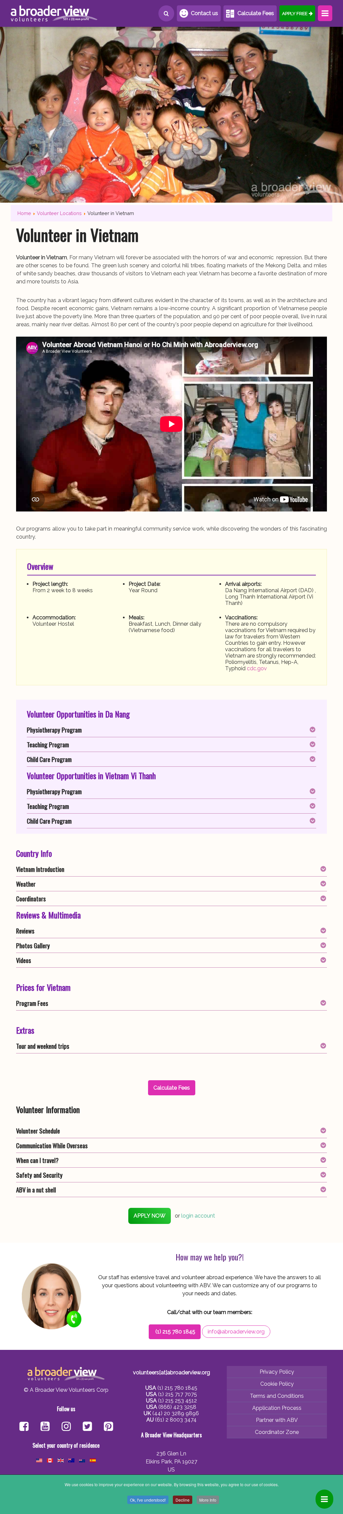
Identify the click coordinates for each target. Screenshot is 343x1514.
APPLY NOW (149, 1216)
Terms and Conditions (277, 1396)
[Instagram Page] (66, 1427)
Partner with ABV (277, 1420)
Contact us (204, 13)
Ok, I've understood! (148, 1500)
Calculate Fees (255, 13)
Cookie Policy (277, 1384)
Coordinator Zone (277, 1432)
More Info (207, 1500)
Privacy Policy (277, 1372)
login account (198, 1216)
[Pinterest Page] (108, 1427)
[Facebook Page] (23, 1427)
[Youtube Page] (45, 1427)
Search (166, 13)
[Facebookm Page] (87, 1427)
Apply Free (294, 13)
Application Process (276, 1408)
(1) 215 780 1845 (175, 1331)
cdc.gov (257, 668)
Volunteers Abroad (54, 13)
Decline (183, 1500)
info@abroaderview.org (236, 1331)
